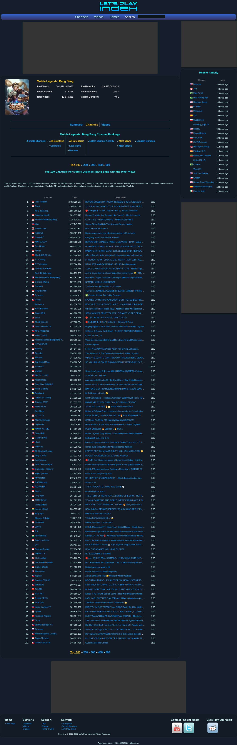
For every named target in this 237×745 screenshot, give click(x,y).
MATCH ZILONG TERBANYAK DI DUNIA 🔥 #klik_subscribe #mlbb (115, 504)
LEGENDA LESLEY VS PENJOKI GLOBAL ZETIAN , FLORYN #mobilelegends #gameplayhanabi (128, 611)
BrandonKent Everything (46, 219)
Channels (27, 724)
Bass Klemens (41, 308)
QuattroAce (198, 120)
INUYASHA (40, 487)
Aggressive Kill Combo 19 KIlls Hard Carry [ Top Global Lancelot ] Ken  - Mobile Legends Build (128, 380)
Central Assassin (42, 642)
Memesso (197, 111)
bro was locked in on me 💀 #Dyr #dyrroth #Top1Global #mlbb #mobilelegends (120, 544)
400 (100, 164)
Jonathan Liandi (42, 215)
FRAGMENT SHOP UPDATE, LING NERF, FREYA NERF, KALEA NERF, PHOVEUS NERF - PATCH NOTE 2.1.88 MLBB (139, 260)
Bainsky (38, 349)
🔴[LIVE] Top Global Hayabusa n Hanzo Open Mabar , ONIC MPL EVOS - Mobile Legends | (126, 460)
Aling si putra (40, 455)
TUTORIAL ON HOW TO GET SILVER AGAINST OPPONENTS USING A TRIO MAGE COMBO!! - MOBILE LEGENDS (139, 206)
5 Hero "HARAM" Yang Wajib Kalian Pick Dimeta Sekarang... (112, 349)
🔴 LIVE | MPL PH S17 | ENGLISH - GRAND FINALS (109, 322)
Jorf (195, 89)
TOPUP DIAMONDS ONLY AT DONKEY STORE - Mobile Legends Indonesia (119, 269)
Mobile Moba (40, 380)
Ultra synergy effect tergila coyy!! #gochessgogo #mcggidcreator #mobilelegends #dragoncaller (128, 309)
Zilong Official (41, 505)
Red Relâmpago (200, 97)
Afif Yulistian (40, 478)
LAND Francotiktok (43, 464)
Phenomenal (40, 536)
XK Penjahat (40, 558)
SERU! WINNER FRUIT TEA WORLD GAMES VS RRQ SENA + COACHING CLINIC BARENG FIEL (130, 313)
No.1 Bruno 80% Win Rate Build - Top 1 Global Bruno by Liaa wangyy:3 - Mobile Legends (125, 562)
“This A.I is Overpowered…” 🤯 (99, 518)
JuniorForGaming (43, 398)
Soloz (37, 317)
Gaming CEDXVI (42, 580)
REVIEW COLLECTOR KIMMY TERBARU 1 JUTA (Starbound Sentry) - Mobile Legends (124, 202)
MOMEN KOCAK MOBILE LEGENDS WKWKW (106, 456)
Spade (38, 611)
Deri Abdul (39, 522)
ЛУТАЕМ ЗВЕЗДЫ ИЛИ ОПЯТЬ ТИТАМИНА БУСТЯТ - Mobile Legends (118, 629)
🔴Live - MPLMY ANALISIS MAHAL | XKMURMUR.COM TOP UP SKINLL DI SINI (121, 558)
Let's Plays (75, 146)
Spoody (196, 129)
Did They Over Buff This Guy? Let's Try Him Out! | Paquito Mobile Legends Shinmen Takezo (126, 625)
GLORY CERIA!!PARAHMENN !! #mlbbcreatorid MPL (109, 220)
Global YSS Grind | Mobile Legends (101, 571)
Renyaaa (39, 295)
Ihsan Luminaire (42, 540)
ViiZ (195, 115)
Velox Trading (41, 335)
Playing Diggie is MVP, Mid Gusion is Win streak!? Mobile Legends (114, 326)
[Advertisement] (90, 48)
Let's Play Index (68, 729)
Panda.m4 (39, 393)
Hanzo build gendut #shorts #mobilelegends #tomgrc (108, 447)
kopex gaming (41, 473)
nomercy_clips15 (201, 124)
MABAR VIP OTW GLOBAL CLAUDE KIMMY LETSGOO (110, 402)
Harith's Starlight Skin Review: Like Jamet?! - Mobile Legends (112, 215)
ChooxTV (39, 237)
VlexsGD (197, 169)
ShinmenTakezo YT (44, 625)
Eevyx (38, 527)
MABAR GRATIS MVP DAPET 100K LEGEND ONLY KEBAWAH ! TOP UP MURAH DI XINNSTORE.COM (132, 251)
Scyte (37, 620)
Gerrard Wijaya (42, 282)
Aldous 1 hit (90, 482)
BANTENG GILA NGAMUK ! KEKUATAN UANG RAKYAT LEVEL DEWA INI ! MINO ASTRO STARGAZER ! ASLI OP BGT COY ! (142, 389)
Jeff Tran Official (200, 173)
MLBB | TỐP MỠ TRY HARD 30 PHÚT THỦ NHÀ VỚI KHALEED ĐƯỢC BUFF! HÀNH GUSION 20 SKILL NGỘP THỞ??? (140, 589)
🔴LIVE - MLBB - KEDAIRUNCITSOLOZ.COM (106, 317)
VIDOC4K (197, 138)
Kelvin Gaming (41, 389)
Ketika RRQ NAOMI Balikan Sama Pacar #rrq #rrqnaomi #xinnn (113, 594)
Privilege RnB (199, 151)
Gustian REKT (41, 402)
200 (85, 164)
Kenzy (38, 491)
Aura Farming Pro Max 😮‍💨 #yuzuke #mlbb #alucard (108, 576)
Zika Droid (198, 93)
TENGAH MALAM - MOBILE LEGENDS (103, 286)
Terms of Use (47, 729)
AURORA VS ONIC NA (95, 375)
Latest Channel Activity (101, 141)
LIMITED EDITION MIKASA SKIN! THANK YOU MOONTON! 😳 (114, 451)
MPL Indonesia (41, 211)
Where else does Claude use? (98, 522)
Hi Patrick (39, 366)
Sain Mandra (40, 460)
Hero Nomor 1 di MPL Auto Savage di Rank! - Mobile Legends (113, 424)
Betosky (38, 353)
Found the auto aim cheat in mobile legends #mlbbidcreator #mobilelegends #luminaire (123, 540)
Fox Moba (39, 411)
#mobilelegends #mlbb (95, 491)
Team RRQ (40, 313)
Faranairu (39, 304)
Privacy (44, 726)
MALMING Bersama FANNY (98, 514)
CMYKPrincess (200, 142)
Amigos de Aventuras (202, 187)
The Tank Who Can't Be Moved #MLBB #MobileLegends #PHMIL (114, 620)
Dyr (36, 545)
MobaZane (40, 571)
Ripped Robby (199, 133)
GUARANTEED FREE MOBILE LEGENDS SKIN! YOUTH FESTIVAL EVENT (119, 246)
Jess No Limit (41, 202)
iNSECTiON (40, 406)
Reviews (73, 150)
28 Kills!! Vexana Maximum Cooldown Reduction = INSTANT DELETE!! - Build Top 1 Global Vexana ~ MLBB (133, 469)
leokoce (38, 357)
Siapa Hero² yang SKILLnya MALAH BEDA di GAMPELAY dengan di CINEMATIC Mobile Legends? (129, 371)
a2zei (37, 442)
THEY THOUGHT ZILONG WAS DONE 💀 (104, 487)
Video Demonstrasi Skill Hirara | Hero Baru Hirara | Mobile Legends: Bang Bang (120, 340)
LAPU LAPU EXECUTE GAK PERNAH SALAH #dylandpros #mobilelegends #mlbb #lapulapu (126, 598)
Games (26, 729)
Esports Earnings (69, 726)
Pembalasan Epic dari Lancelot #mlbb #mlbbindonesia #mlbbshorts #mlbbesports (121, 531)
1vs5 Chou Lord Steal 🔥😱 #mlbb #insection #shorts (109, 406)
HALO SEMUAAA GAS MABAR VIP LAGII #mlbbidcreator (111, 264)
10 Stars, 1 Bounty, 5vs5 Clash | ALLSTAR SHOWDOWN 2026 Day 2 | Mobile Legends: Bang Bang (129, 331)
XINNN (38, 251)
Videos (105, 124)
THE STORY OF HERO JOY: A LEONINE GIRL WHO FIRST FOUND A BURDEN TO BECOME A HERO (132, 496)
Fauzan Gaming (42, 549)
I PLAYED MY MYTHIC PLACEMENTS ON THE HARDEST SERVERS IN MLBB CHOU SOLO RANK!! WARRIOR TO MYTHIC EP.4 (144, 300)
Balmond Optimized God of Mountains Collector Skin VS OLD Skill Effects (118, 442)
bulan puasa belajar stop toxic (98, 473)
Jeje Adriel (39, 424)
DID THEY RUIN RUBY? (96, 228)
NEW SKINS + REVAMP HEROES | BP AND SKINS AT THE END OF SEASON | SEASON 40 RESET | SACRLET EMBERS (140, 509)
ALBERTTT (40, 553)
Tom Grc (39, 447)
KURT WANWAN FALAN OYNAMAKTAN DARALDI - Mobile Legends (116, 616)
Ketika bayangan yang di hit (97, 567)
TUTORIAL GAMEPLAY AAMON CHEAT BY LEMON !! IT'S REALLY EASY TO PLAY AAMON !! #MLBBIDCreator (135, 291)
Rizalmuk (39, 233)
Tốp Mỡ (38, 589)
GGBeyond (66, 724)
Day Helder (40, 246)
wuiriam (38, 371)
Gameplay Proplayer (44, 469)
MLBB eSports (41, 322)
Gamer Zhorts (41, 567)
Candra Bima (41, 438)
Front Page (10, 724)
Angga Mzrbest (42, 638)
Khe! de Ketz (199, 191)
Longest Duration (146, 141)
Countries (55, 146)
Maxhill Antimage (42, 420)
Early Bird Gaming (43, 273)
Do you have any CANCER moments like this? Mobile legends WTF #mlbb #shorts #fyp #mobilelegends (131, 634)
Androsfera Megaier (202, 155)
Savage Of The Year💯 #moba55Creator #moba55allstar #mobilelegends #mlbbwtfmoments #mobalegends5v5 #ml (136, 536)
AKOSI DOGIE (41, 375)
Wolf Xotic (39, 602)
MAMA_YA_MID (42, 429)
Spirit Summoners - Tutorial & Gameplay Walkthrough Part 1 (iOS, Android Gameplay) (123, 398)
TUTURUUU (40, 500)
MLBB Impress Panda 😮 (96, 393)
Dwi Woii (39, 286)
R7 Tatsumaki (41, 264)
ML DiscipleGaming (43, 451)
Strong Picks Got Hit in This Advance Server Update (108, 224)
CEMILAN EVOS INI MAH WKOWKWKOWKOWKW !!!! (109, 420)
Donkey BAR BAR (43, 268)
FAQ (43, 724)
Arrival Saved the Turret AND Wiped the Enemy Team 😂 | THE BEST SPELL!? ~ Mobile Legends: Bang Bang (134, 273)
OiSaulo (196, 164)
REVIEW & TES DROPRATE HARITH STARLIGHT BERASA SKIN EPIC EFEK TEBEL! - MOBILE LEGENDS (134, 304)
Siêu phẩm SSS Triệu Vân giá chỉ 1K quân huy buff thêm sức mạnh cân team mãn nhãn (124, 255)
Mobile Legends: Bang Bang (47, 277)
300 (93, 164)
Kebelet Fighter (92, 344)
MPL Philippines (42, 331)
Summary (76, 124)
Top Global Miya (42, 362)
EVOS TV (39, 415)
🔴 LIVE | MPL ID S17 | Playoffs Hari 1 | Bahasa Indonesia (111, 210)
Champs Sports (200, 102)
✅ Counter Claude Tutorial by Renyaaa (103, 295)
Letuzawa (39, 585)
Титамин (39, 629)
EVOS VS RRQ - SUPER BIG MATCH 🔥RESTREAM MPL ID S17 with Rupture (121, 415)
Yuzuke (38, 576)
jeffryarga (39, 513)
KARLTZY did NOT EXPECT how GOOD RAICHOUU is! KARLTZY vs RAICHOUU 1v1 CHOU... (128, 607)
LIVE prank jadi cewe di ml (97, 438)
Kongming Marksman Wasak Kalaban (102, 237)
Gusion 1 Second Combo (96, 643)
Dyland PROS (41, 598)
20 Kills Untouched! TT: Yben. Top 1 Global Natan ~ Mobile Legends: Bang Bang (121, 527)
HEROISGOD (41, 344)
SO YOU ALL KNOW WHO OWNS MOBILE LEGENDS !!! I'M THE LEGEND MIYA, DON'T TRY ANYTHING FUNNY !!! (138, 362)
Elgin (37, 224)
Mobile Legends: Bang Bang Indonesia (52, 340)
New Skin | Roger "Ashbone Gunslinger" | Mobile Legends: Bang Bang (116, 277)
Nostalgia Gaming (201, 146)
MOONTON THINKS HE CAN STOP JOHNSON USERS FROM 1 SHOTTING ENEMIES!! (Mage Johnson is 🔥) (136, 580)
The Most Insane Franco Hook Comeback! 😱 (106, 602)
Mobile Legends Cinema (45, 634)
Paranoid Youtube (43, 616)
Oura (37, 206)
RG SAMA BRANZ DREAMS (98, 554)
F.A (36, 531)
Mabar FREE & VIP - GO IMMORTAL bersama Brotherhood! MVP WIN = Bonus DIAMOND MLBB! (129, 384)
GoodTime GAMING (44, 384)
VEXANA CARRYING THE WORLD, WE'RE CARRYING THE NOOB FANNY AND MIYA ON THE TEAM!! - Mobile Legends (140, 500)
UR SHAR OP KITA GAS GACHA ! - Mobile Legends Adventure (113, 478)
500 (108, 164)
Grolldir (196, 178)
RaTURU (39, 593)
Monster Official (42, 518)
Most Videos (125, 146)
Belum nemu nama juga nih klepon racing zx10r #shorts (110, 233)
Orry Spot (39, 496)
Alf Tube (197, 106)
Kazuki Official (41, 509)
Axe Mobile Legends (44, 562)
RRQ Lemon (40, 291)
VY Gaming (40, 259)
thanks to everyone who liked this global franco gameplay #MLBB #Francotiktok (121, 465)
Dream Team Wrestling (203, 182)
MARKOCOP (41, 242)
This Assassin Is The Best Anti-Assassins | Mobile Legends (111, 353)
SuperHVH (40, 433)
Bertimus (197, 84)
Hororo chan (40, 228)
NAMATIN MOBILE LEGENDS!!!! (100, 282)
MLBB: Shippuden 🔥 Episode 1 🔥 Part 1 (104, 429)
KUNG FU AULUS (93, 335)
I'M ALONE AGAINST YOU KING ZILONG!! (104, 549)
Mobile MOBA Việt (43, 255)
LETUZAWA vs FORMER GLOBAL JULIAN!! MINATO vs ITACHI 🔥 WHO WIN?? (122, 585)
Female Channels (36, 141)
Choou (38, 300)
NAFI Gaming (41, 482)
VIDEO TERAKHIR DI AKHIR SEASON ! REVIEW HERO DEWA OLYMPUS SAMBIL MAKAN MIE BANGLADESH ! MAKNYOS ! (142, 358)
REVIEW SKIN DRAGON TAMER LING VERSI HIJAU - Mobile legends (117, 242)
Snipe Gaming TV (43, 607)
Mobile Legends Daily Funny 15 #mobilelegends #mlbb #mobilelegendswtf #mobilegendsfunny (127, 433)
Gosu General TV (43, 326)
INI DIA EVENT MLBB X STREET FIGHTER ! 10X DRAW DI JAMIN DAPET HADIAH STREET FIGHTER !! (133, 638)
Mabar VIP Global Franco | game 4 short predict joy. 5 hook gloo (114, 411)
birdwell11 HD (199, 160)
